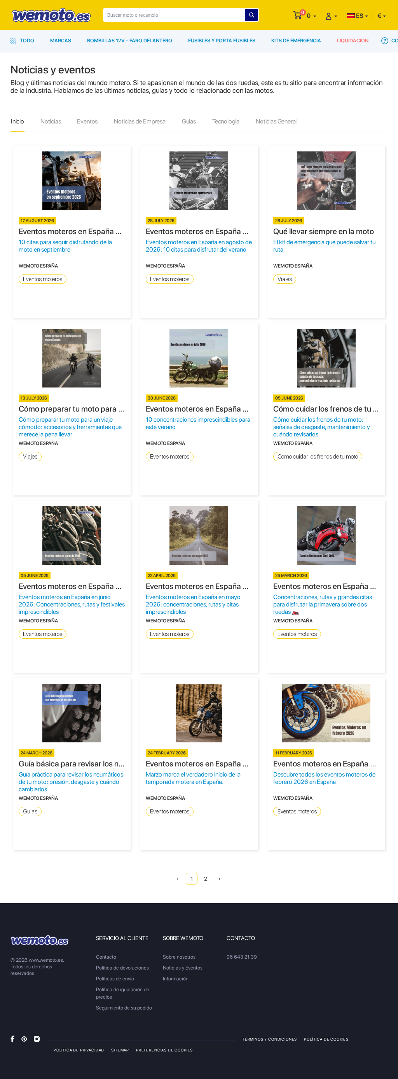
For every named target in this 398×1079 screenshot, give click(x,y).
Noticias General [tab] (276, 121)
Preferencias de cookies (164, 1050)
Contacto (106, 957)
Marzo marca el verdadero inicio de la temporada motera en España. (193, 778)
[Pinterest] (24, 1039)
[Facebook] (12, 1039)
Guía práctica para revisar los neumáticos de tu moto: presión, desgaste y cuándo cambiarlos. (71, 782)
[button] (311, 15)
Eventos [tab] (87, 121)
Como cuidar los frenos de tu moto (318, 456)
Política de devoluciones (122, 968)
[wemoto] (39, 940)
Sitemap (120, 1050)
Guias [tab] (189, 121)
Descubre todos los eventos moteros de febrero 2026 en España (324, 778)
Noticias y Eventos (182, 968)
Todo (26, 40)
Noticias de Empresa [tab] (140, 121)
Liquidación (352, 40)
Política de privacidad (79, 1050)
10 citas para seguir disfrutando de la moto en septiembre (65, 245)
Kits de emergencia (296, 40)
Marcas (60, 40)
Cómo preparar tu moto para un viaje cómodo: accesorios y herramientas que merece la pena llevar (70, 427)
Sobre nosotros (179, 957)
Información (176, 979)
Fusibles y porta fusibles (221, 40)
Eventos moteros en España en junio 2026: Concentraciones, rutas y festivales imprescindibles (72, 604)
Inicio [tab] (17, 121)
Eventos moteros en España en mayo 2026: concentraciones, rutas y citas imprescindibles (193, 604)
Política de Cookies (326, 1039)
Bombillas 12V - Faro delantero (129, 40)
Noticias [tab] (50, 121)
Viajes (285, 279)
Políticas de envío (115, 979)
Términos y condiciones (269, 1039)
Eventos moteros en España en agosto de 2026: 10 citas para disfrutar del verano (199, 245)
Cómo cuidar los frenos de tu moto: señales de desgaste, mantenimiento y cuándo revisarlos (321, 427)
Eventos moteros (42, 279)
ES (359, 15)
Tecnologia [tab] (225, 121)
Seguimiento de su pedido (124, 1008)
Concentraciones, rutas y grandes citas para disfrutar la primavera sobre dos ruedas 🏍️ (322, 604)
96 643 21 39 (242, 957)
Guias (30, 811)
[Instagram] (37, 1039)
